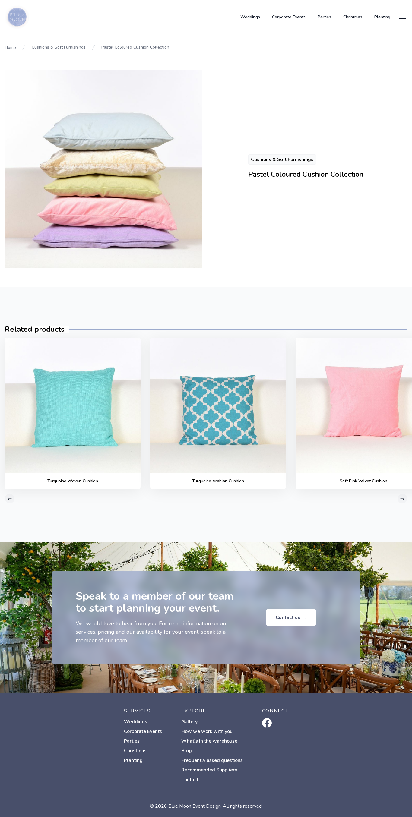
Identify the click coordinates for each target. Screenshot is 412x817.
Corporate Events (289, 17)
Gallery (189, 721)
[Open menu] (402, 17)
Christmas (352, 17)
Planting (382, 17)
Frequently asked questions (212, 760)
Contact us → (291, 617)
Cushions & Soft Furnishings (59, 47)
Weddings (250, 17)
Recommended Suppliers (209, 770)
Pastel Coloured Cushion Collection (135, 47)
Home (10, 47)
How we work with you (207, 731)
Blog (186, 750)
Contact (189, 779)
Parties (324, 17)
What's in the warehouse (209, 741)
